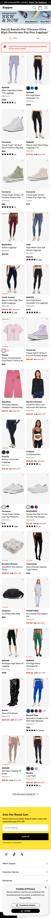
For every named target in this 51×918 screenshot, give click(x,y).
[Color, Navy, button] (32, 507)
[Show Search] (34, 7)
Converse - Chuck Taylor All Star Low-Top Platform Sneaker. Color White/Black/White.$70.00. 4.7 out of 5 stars (13, 500)
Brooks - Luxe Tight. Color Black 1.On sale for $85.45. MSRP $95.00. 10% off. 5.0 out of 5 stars (37, 761)
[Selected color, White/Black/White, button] (4, 507)
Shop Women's (31, 22)
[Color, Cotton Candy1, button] (8, 351)
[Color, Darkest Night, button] (32, 711)
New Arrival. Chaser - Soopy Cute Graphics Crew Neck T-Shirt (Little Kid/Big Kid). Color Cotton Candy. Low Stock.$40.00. (13, 341)
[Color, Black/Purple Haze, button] (36, 88)
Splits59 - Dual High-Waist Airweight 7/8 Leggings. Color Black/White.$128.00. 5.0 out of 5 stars (37, 289)
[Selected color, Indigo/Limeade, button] (28, 88)
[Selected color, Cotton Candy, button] (4, 351)
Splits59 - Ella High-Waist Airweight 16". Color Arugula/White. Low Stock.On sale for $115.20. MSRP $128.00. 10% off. (37, 650)
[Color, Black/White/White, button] (8, 507)
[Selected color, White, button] (28, 507)
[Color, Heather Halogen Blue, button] (36, 769)
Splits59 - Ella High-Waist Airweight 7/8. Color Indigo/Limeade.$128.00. (37, 80)
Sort (38, 38)
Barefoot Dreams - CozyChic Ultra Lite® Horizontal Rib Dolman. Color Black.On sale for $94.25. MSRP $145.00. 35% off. (37, 392)
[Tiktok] (14, 854)
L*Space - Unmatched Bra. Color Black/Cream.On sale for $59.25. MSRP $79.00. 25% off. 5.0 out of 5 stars (37, 444)
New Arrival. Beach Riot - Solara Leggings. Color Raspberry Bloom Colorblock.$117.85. (13, 236)
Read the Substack (38, 2)
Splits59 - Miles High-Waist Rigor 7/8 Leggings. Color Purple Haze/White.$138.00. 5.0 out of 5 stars (13, 80)
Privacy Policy (25, 898)
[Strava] (22, 854)
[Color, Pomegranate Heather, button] (40, 711)
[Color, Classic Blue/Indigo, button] (32, 88)
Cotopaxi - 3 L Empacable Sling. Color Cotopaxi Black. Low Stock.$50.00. (13, 601)
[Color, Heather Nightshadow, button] (32, 769)
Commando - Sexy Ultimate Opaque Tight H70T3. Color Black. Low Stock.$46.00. (37, 553)
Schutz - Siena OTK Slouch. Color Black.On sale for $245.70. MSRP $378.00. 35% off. (13, 704)
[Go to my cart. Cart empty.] (40, 7)
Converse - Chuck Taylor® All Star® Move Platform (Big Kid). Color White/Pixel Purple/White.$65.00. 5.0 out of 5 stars (13, 132)
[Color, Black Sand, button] (8, 452)
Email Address (11, 828)
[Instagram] (6, 854)
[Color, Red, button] (36, 507)
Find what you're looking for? (24, 794)
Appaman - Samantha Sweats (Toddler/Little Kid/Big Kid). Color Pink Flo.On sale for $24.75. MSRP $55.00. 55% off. (13, 392)
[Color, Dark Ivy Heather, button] (36, 711)
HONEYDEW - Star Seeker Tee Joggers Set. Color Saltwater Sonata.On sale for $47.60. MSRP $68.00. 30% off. (37, 601)
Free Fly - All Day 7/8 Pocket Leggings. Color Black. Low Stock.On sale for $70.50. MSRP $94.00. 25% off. (13, 444)
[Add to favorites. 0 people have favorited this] (22, 56)
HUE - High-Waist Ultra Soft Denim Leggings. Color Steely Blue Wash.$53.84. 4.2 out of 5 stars (37, 236)
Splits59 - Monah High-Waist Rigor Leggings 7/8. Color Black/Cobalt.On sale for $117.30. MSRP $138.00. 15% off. (37, 132)
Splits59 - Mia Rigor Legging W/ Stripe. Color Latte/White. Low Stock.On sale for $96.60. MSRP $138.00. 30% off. (13, 761)
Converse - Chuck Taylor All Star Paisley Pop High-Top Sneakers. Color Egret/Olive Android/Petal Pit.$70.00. (37, 184)
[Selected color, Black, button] (4, 452)
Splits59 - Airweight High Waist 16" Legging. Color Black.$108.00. (13, 650)
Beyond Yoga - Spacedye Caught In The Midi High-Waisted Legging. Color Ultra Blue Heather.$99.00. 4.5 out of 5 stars (37, 704)
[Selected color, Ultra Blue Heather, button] (28, 711)
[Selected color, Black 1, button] (28, 769)
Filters (15, 38)
